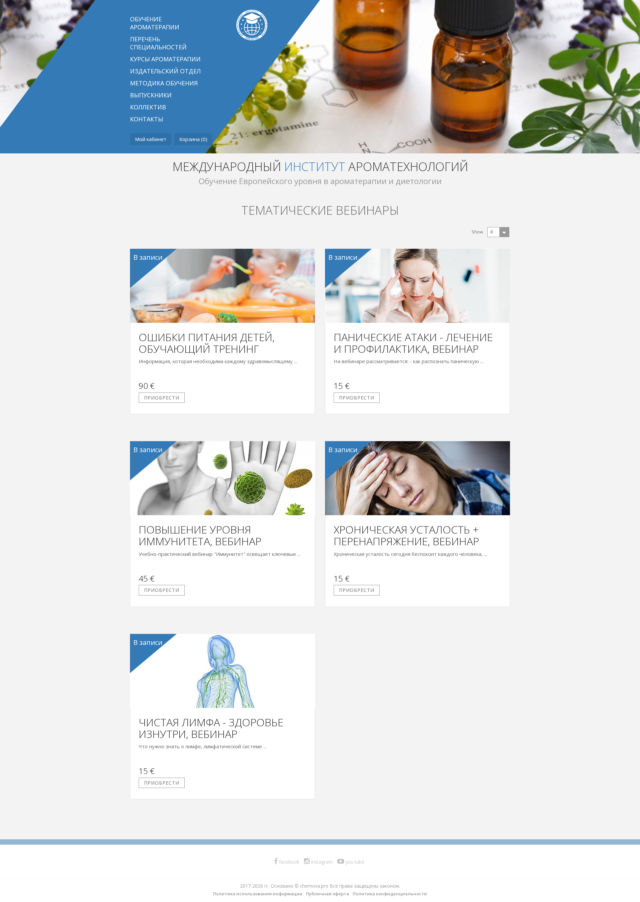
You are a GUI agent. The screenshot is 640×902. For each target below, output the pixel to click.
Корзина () (193, 139)
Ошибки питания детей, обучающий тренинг (207, 343)
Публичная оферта (327, 894)
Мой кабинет (150, 139)
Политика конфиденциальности (390, 894)
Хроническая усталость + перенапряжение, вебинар (406, 535)
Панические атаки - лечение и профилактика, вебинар (413, 343)
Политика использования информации (257, 894)
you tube (354, 862)
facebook (288, 862)
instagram (321, 862)
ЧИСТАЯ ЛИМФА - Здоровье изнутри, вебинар (211, 728)
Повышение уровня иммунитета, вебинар (200, 535)
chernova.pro (314, 886)
